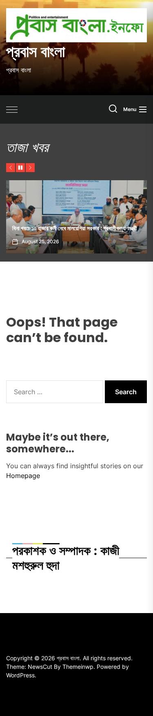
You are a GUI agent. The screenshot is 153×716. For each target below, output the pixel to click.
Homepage (23, 476)
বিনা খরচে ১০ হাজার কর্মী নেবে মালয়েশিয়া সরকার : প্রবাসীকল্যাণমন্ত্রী (74, 228)
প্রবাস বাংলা (35, 51)
